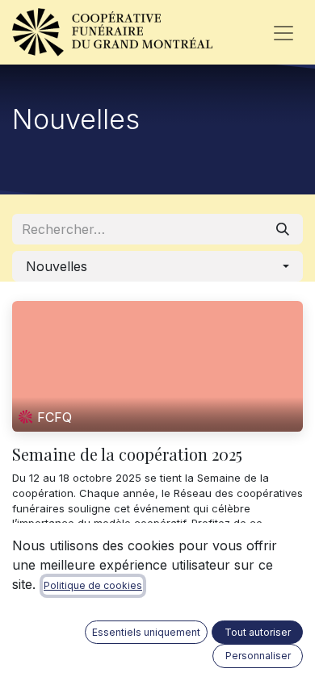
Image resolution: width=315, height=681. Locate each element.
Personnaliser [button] (258, 656)
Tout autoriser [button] (258, 632)
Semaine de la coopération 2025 (127, 454)
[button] (157, 266)
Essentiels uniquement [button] (146, 632)
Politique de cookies (93, 585)
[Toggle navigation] (283, 32)
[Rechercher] (282, 229)
